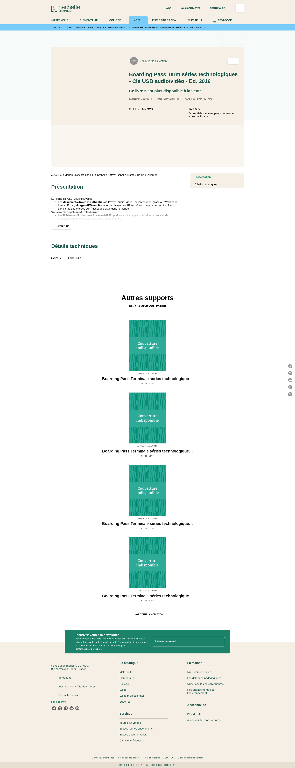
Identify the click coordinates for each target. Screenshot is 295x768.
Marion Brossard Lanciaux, (80, 174)
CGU (165, 757)
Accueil (57, 27)
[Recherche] (240, 8)
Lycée (69, 27)
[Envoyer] (221, 642)
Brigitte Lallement (147, 174)
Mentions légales (151, 757)
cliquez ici (96, 649)
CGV (173, 757)
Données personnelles (103, 757)
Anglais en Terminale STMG (111, 27)
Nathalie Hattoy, (106, 174)
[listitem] (54, 708)
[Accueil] (65, 8)
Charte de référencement (190, 757)
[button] (166, 8)
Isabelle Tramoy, (126, 174)
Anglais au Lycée (84, 27)
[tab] (62, 20)
